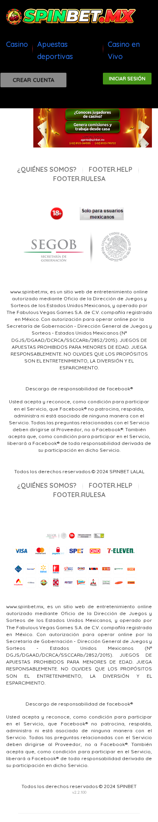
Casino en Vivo (124, 50)
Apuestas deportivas (55, 50)
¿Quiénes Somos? (47, 169)
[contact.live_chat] (17, 99)
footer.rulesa (79, 179)
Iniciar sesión (127, 79)
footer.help (110, 169)
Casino (17, 44)
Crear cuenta (33, 80)
